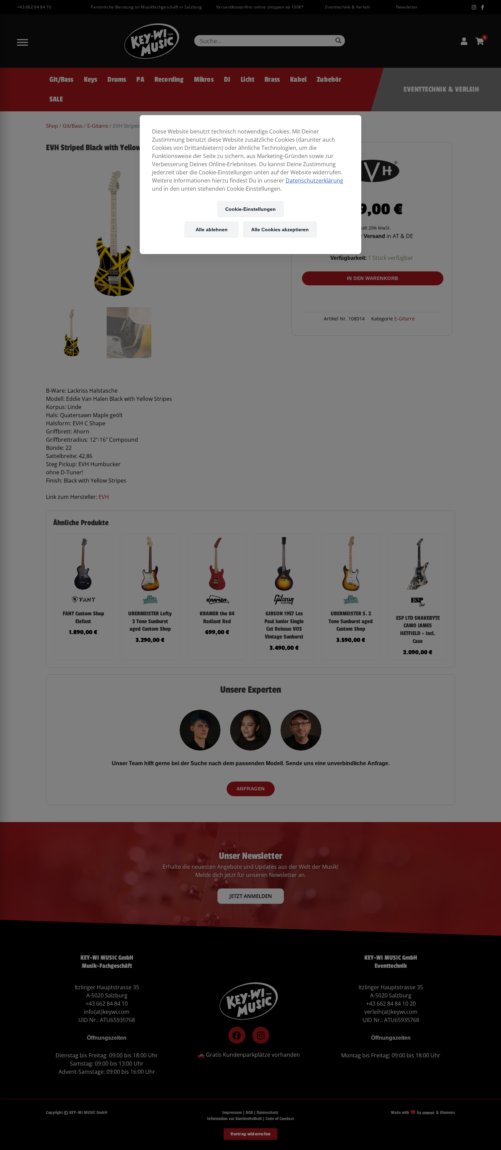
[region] (250, 184)
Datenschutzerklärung (314, 180)
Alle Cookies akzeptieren (280, 229)
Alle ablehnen (212, 229)
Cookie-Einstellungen (250, 209)
